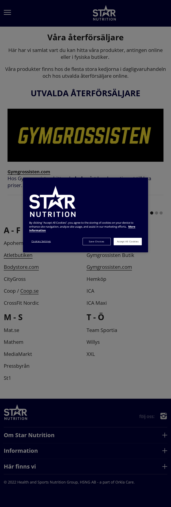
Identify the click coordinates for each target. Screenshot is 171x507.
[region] (85, 215)
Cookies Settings (41, 241)
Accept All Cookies (127, 241)
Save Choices (96, 241)
